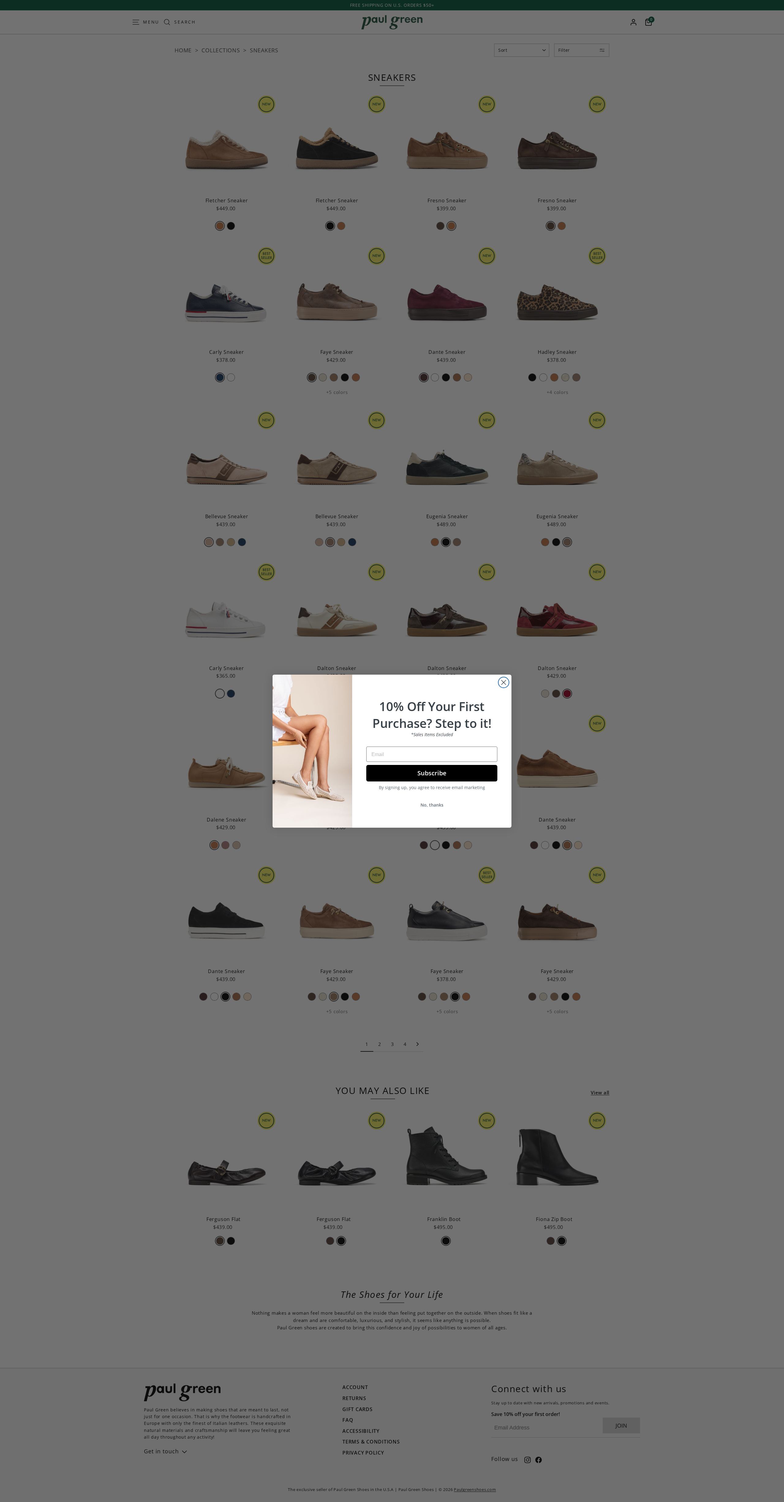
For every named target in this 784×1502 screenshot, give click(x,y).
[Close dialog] (503, 682)
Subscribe (432, 773)
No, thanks (431, 805)
